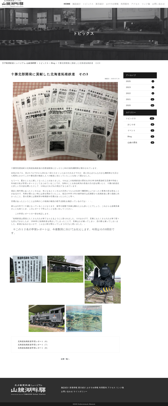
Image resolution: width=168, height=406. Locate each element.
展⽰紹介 (100, 4)
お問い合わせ (158, 4)
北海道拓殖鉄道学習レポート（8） (33, 348)
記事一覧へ (65, 359)
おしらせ (140, 124)
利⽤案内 (125, 4)
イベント (140, 130)
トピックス (88, 4)
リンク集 (146, 4)
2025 (139, 81)
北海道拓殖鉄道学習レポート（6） (33, 341)
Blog (140, 136)
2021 (139, 99)
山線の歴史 (140, 142)
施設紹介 (76, 4)
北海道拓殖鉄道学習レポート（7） (33, 345)
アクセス (135, 4)
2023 (139, 87)
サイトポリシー (80, 391)
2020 (139, 105)
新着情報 (73, 388)
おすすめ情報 (112, 4)
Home (67, 4)
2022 (139, 93)
